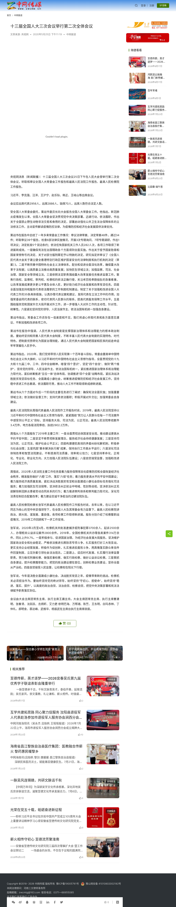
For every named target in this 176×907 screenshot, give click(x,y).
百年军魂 (152, 90)
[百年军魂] (137, 94)
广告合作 (32, 896)
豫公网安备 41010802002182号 (103, 883)
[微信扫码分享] (13, 902)
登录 (143, 5)
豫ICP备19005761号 (67, 883)
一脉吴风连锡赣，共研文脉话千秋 (36, 780)
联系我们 (22, 896)
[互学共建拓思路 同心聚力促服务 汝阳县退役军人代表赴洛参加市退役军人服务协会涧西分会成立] (103, 720)
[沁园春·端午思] (137, 190)
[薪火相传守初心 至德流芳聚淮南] (103, 847)
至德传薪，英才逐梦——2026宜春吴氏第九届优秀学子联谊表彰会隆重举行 (45, 680)
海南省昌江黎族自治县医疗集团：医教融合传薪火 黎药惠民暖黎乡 (46, 748)
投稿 (164, 5)
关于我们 (12, 896)
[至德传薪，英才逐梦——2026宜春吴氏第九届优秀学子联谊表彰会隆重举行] (103, 686)
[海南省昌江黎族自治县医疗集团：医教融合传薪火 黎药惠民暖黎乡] (103, 754)
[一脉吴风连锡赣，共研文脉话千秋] (103, 788)
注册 (151, 5)
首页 (9, 15)
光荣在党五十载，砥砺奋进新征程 (36, 810)
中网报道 (71, 34)
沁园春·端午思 (155, 186)
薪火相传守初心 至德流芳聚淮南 (34, 839)
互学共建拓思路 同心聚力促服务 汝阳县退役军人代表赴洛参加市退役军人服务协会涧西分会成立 (46, 714)
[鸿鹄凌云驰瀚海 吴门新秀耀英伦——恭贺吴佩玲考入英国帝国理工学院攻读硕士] (137, 78)
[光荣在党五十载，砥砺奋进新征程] (103, 817)
